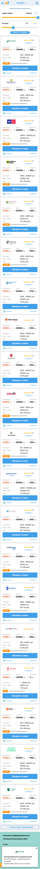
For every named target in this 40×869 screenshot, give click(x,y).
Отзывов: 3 (28, 123)
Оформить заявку (20, 68)
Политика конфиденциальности (16, 836)
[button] (2, 3)
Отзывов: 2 (28, 83)
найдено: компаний (20, 32)
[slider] (38, 17)
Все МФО (20, 3)
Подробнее (33, 73)
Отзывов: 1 (28, 43)
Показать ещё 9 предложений (21, 827)
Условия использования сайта (15, 839)
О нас (5, 844)
